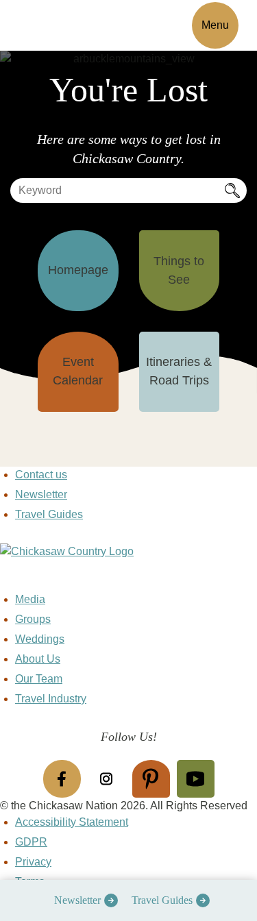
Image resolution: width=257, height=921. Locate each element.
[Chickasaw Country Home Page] (128, 567)
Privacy (33, 862)
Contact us (41, 474)
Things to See (179, 270)
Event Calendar (78, 371)
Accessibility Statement (71, 822)
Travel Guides (162, 900)
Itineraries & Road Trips (179, 371)
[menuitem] (82, 900)
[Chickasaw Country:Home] (60, 23)
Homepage (78, 270)
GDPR (31, 842)
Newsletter (77, 900)
